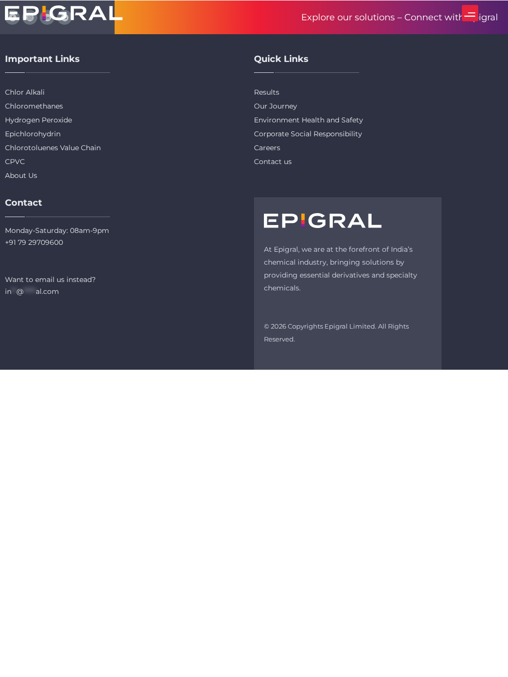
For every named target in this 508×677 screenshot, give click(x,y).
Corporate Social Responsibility (308, 133)
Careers (267, 147)
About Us (21, 175)
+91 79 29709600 (34, 242)
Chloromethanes (34, 106)
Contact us (273, 161)
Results (266, 92)
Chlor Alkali (25, 92)
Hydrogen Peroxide (38, 119)
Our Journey (275, 106)
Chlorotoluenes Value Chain (53, 147)
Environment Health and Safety (308, 119)
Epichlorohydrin (33, 133)
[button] (470, 13)
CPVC (15, 161)
